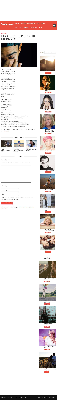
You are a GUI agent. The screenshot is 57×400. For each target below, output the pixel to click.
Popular (41, 52)
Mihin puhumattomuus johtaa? (5, 150)
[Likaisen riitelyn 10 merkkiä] (19, 54)
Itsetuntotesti (49, 150)
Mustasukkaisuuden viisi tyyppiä (49, 302)
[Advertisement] (28, 10)
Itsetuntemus (17, 148)
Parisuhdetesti (49, 189)
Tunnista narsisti (49, 170)
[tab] (42, 52)
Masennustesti (49, 71)
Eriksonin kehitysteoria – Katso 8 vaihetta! (49, 130)
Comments (53, 52)
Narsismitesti (48, 90)
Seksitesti (47, 250)
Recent (47, 52)
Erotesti (47, 109)
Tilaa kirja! (6, 131)
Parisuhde (3, 33)
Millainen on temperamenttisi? (49, 230)
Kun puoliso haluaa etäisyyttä (49, 279)
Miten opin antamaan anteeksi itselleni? (18, 150)
